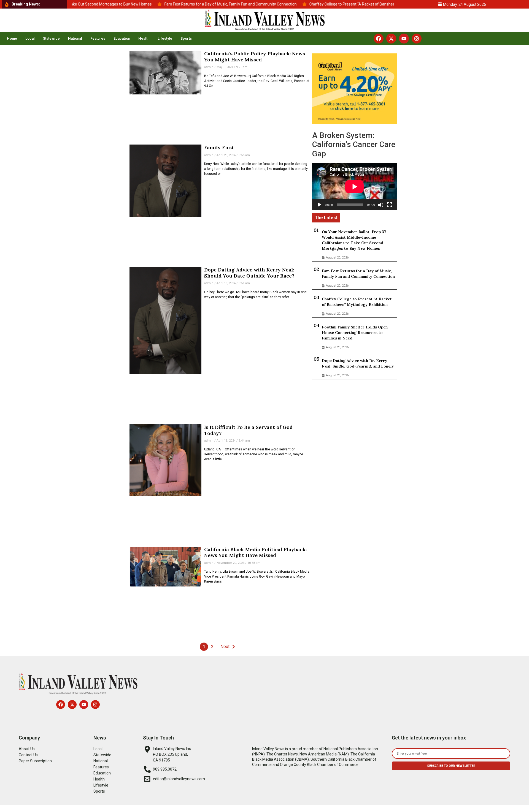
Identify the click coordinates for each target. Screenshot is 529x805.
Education (122, 38)
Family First (219, 147)
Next (225, 646)
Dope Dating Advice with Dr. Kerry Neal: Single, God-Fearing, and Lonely (358, 363)
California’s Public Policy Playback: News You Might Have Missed (254, 56)
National (75, 38)
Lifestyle (165, 38)
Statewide (51, 38)
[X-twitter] (391, 38)
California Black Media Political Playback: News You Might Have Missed (255, 552)
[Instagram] (417, 38)
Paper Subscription (35, 761)
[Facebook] (379, 38)
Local (30, 38)
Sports (186, 38)
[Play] (319, 205)
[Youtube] (404, 38)
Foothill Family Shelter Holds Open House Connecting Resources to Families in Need (355, 333)
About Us (27, 749)
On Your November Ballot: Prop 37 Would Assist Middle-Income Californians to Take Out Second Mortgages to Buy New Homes (354, 240)
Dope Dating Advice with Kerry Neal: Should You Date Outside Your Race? (249, 272)
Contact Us (28, 755)
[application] (354, 186)
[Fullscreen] (389, 205)
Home (12, 38)
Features (97, 38)
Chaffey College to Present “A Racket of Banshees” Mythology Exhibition (357, 302)
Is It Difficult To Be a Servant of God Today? (248, 430)
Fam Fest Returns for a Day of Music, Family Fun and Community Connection (358, 273)
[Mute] (381, 205)
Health (143, 38)
